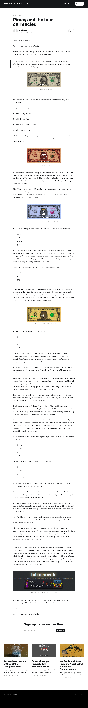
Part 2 (36, 46)
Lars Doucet (23, 30)
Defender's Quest (51, 436)
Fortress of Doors (13, 3)
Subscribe (79, 4)
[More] (34, 4)
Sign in (70, 4)
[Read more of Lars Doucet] (15, 31)
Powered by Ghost (79, 694)
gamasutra (28, 40)
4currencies (17, 15)
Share (71, 31)
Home (29, 4)
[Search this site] (65, 3)
